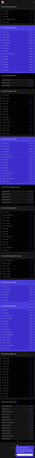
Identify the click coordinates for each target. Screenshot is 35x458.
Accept (25, 454)
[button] (34, 2)
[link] (3, 2)
